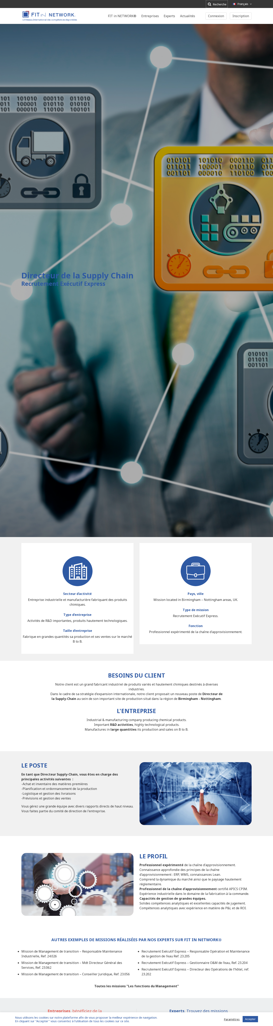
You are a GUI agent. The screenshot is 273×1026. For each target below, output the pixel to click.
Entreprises (150, 16)
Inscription (240, 16)
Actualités (187, 16)
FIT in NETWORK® (122, 16)
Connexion (216, 16)
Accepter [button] (250, 1019)
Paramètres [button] (232, 1019)
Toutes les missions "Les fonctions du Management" (136, 986)
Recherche (219, 4)
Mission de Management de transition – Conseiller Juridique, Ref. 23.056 (75, 974)
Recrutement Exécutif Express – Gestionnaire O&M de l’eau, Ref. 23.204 (194, 963)
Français (242, 4)
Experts (169, 16)
